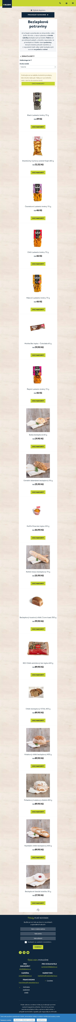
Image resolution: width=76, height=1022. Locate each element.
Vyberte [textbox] (23, 67)
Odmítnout (42, 1020)
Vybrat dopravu (39, 10)
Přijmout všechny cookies (24, 1020)
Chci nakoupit (38, 83)
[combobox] (38, 66)
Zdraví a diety (28, 56)
